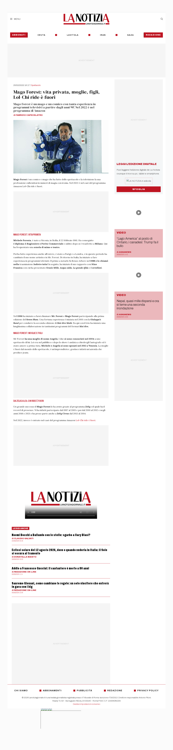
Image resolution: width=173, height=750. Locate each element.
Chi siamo (21, 690)
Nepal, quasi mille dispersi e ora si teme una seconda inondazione (138, 304)
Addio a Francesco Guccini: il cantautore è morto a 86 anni (50, 568)
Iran (103, 35)
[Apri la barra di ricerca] (162, 19)
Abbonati (19, 35)
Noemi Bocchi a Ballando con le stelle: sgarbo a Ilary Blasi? (51, 535)
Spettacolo (36, 85)
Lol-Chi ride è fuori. (86, 420)
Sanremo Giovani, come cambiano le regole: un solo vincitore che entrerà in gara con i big (60, 585)
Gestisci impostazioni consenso (86, 704)
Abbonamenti (52, 690)
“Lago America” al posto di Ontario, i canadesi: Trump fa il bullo (137, 242)
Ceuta (41, 35)
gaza (130, 35)
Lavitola (73, 35)
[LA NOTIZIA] (86, 19)
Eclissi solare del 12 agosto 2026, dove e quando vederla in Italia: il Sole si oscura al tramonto (59, 551)
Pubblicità (84, 690)
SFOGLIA (138, 189)
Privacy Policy (148, 690)
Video (121, 232)
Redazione (153, 35)
